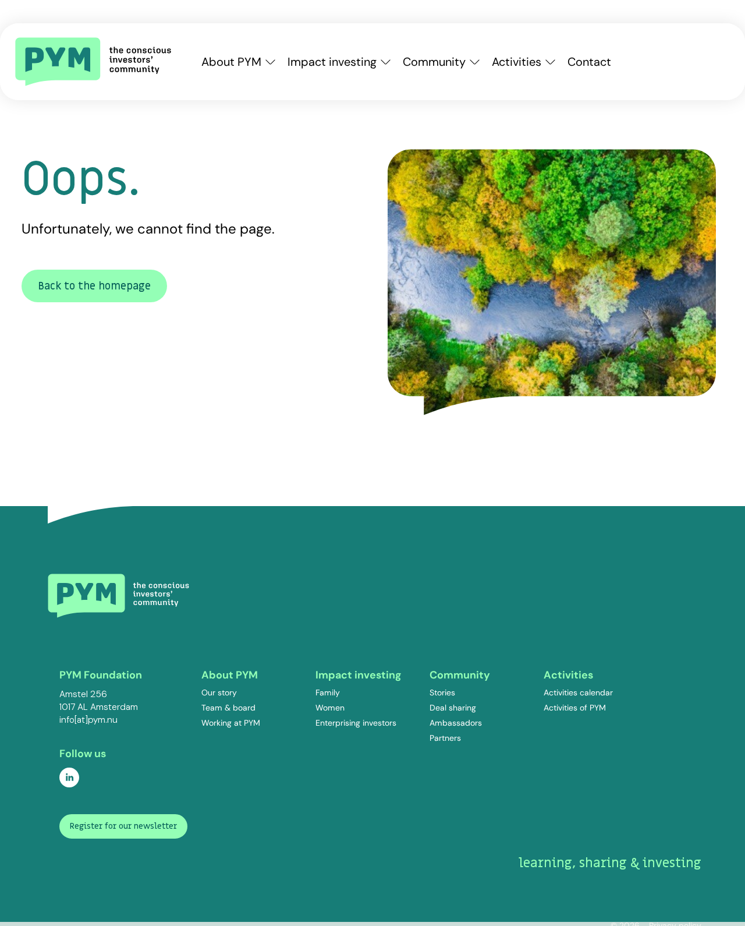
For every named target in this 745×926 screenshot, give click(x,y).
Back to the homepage (94, 286)
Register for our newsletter (123, 826)
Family (327, 692)
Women (330, 708)
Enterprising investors (355, 723)
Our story (219, 692)
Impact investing (332, 61)
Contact (589, 61)
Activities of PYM (575, 708)
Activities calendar (578, 692)
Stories (442, 692)
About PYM (231, 61)
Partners (445, 738)
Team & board (228, 708)
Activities (516, 61)
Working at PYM (230, 723)
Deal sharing (453, 708)
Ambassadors (456, 723)
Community (434, 61)
